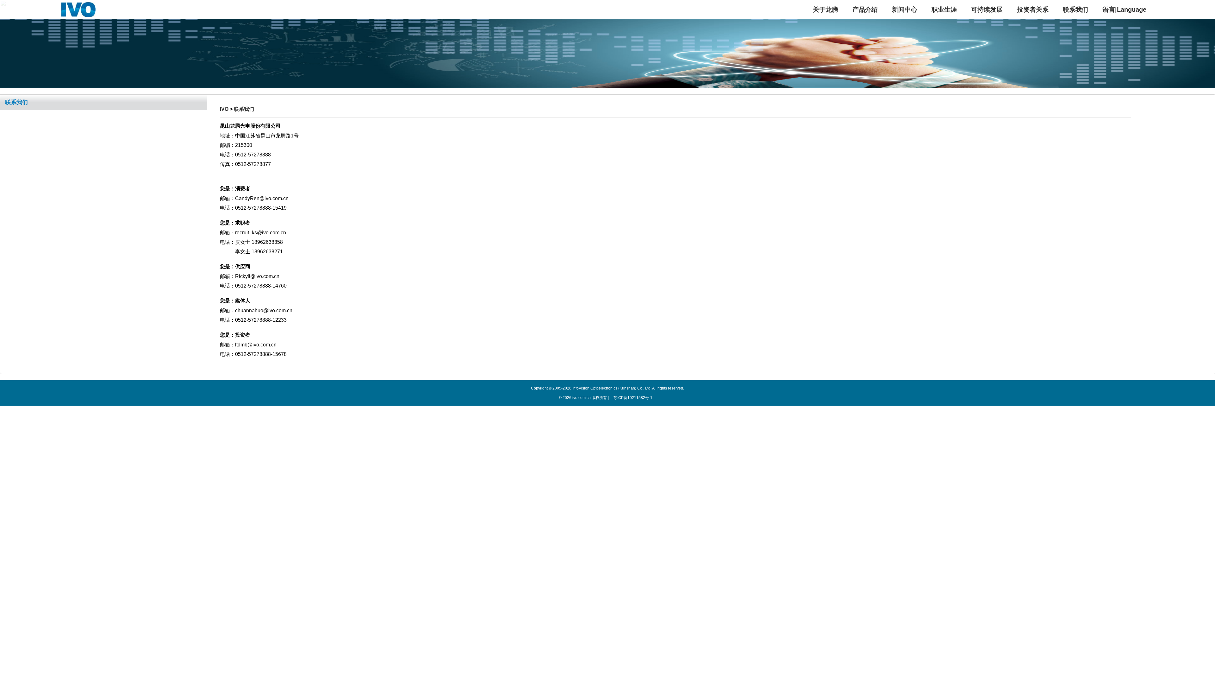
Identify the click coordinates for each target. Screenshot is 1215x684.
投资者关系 (1033, 9)
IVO (224, 109)
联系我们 (1075, 9)
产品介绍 (865, 9)
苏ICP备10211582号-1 (633, 398)
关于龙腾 (825, 9)
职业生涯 (944, 9)
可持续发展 (987, 9)
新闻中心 (904, 9)
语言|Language (1124, 9)
